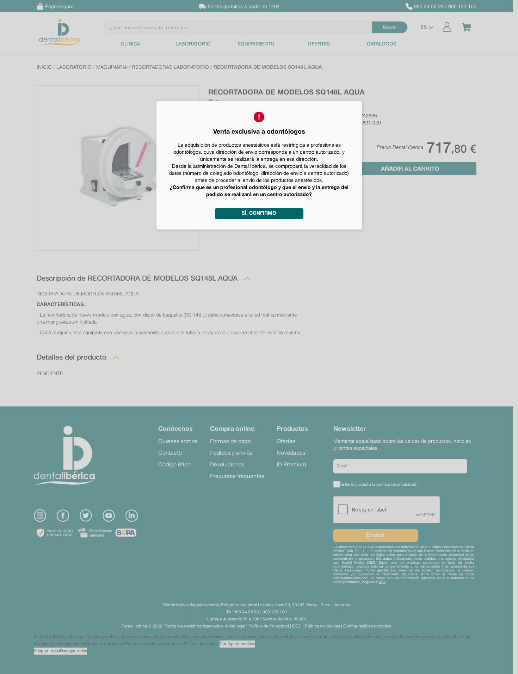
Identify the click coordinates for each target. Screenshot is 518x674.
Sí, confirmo (259, 213)
